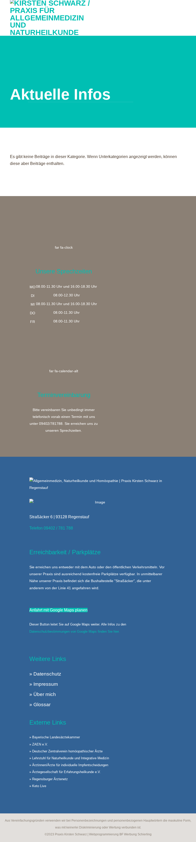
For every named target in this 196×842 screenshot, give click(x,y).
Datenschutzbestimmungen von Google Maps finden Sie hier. (74, 631)
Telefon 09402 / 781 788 (51, 528)
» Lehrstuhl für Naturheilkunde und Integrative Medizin (69, 758)
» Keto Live (37, 786)
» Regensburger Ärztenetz (48, 779)
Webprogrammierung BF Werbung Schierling (120, 834)
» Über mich (42, 694)
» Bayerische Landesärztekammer (54, 737)
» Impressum (43, 684)
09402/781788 (51, 424)
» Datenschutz (45, 674)
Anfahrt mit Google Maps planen (58, 610)
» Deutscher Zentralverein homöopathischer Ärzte (66, 751)
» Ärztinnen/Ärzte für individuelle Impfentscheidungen (68, 765)
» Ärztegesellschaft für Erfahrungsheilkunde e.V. (65, 772)
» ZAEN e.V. (38, 744)
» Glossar (40, 704)
